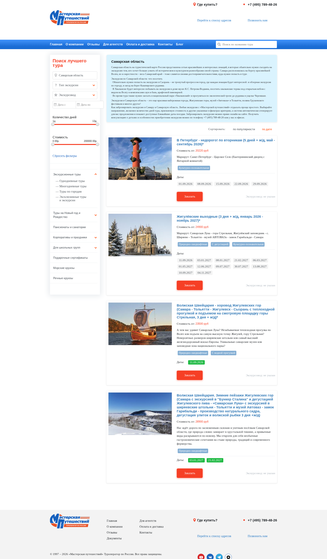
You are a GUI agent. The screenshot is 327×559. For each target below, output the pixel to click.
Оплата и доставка (140, 44)
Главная (56, 44)
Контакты (165, 44)
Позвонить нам (257, 20)
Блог (179, 44)
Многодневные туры (72, 186)
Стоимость (60, 137)
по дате (267, 129)
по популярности (244, 129)
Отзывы (93, 44)
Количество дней (64, 117)
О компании (75, 44)
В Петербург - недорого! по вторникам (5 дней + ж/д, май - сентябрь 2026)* (226, 142)
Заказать (189, 196)
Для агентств (113, 44)
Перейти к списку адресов (214, 20)
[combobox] (75, 85)
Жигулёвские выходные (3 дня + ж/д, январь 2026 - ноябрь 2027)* (220, 218)
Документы (114, 538)
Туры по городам (70, 191)
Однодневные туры (72, 181)
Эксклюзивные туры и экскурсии (72, 198)
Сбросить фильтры (65, 155)
